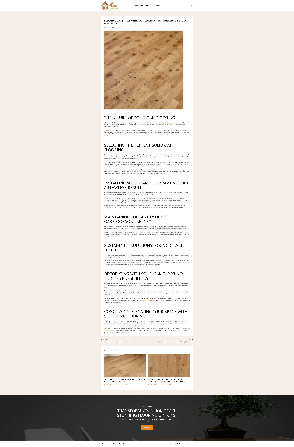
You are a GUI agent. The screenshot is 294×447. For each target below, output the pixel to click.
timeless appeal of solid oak (145, 300)
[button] (192, 6)
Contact (158, 5)
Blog (152, 5)
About (146, 5)
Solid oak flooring (108, 130)
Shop (141, 5)
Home (136, 5)
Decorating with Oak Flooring (110, 385)
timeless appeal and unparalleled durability (168, 123)
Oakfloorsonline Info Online (141, 157)
